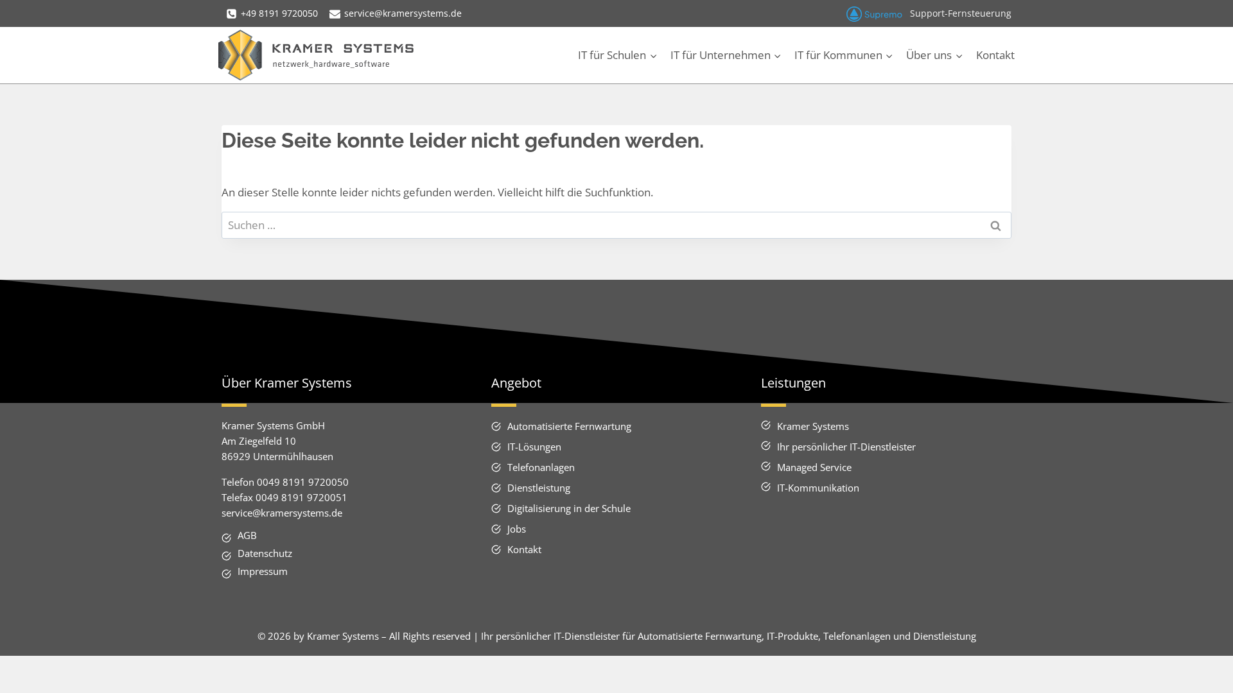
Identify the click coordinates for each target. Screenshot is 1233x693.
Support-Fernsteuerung (960, 13)
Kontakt (995, 54)
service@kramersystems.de (282, 512)
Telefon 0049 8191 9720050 (285, 481)
